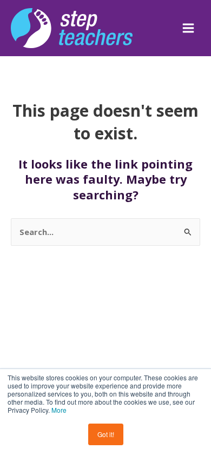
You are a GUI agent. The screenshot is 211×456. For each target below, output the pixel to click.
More (59, 409)
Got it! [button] (105, 434)
